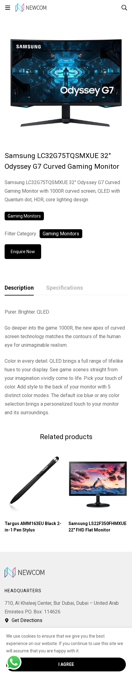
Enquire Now (23, 251)
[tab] (19, 288)
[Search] (124, 8)
